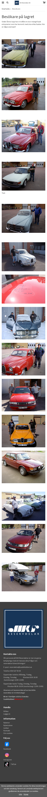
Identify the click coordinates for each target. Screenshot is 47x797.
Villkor (6, 711)
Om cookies (8, 733)
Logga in (6, 714)
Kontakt (6, 730)
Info (20, 794)
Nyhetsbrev (7, 725)
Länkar (6, 728)
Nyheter (6, 722)
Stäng (26, 794)
